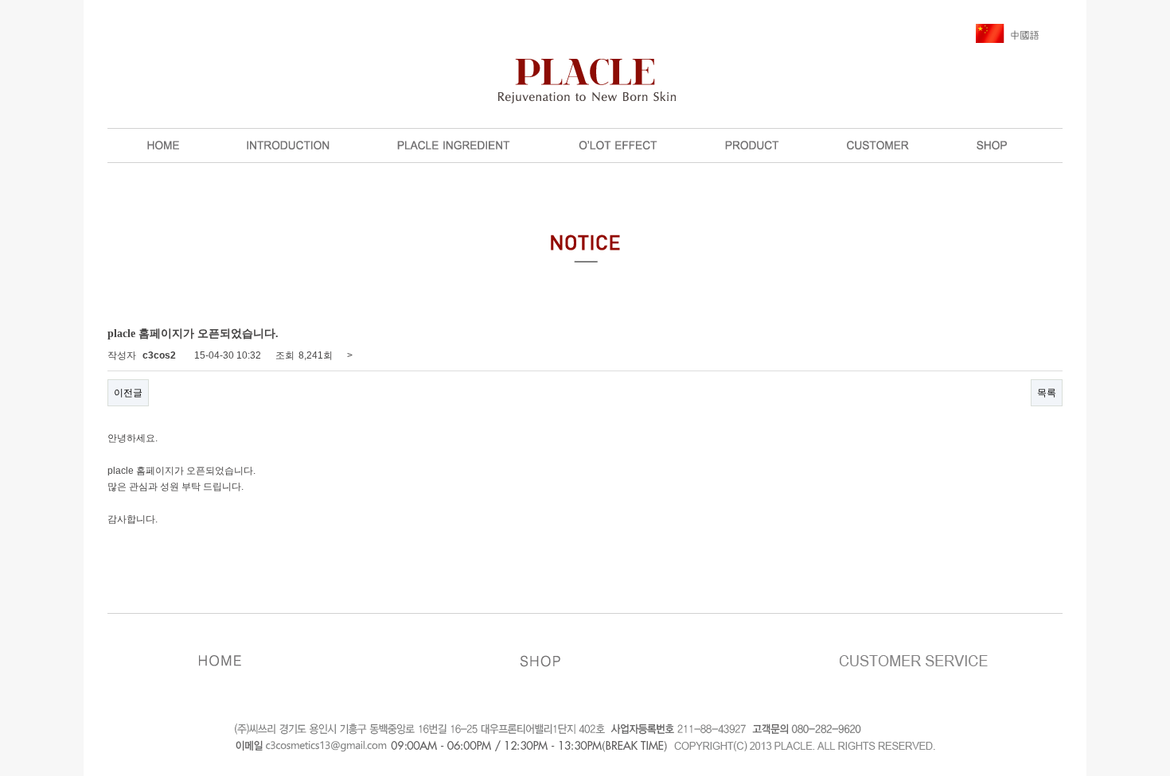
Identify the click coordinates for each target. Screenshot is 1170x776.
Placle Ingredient (453, 145)
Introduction (288, 145)
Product (752, 145)
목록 (1046, 392)
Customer (878, 145)
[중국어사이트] (1007, 32)
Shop (992, 145)
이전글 (128, 392)
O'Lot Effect (617, 145)
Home (163, 145)
